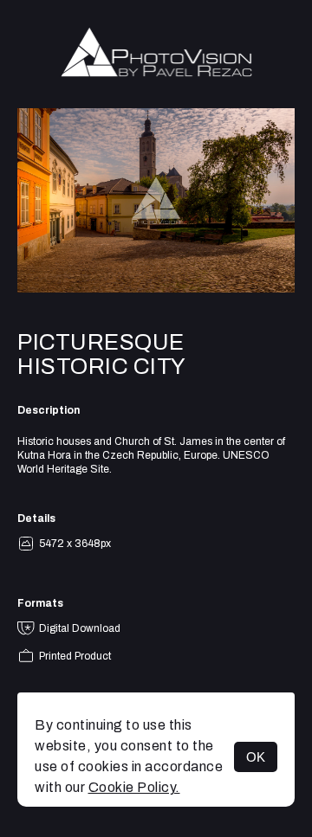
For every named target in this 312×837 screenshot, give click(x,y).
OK (255, 757)
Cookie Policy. (134, 787)
